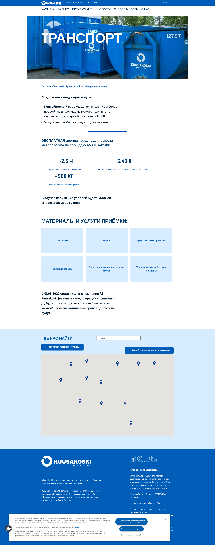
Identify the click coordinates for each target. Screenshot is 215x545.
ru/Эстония (92, 3)
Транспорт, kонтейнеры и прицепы (86, 86)
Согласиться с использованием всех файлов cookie (131, 521)
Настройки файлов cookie (131, 535)
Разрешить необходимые (131, 529)
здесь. (77, 527)
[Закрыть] (165, 519)
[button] (60, 380)
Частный (58, 86)
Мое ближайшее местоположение (151, 350)
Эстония (46, 86)
